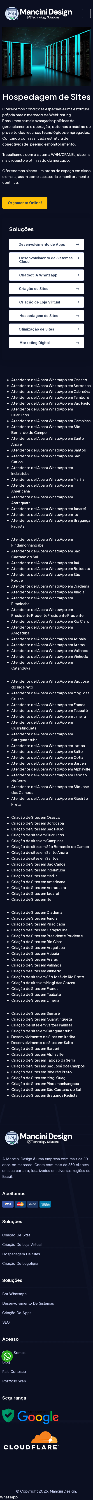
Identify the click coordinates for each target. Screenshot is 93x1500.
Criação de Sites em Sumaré (35, 1013)
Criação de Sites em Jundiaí (34, 918)
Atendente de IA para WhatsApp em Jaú (45, 562)
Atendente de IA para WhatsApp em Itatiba (48, 745)
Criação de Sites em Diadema (36, 912)
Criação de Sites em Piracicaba (38, 924)
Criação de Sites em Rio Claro (37, 941)
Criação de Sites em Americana (38, 881)
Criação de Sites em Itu (31, 899)
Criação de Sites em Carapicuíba (39, 930)
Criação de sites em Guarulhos (37, 834)
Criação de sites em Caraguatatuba (41, 1030)
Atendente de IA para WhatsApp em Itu (44, 514)
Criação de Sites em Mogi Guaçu (39, 1077)
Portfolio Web (14, 1381)
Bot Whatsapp (14, 1294)
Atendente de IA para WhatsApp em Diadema (50, 586)
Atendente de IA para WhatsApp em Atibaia (48, 638)
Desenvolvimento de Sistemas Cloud (46, 259)
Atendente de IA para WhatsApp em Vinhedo (49, 656)
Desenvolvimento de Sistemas (28, 1303)
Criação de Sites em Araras (34, 959)
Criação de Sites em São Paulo (37, 829)
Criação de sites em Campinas (37, 840)
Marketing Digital (34, 342)
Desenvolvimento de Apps (42, 244)
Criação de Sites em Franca (34, 988)
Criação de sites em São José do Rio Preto (47, 976)
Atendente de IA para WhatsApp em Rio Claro (50, 621)
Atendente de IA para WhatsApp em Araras (48, 644)
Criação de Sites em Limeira (35, 1000)
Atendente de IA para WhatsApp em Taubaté (49, 710)
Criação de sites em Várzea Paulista (41, 1025)
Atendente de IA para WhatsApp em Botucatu (50, 568)
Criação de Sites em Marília (34, 875)
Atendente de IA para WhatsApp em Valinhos (49, 650)
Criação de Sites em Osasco (35, 817)
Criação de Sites (33, 288)
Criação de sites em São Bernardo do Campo (50, 846)
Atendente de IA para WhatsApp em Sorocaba (51, 385)
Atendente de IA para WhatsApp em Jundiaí (48, 592)
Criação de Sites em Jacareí (35, 893)
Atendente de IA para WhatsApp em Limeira (48, 716)
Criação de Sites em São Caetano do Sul (46, 1089)
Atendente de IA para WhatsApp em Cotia (47, 757)
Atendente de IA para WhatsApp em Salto (47, 751)
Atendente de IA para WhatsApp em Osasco (49, 379)
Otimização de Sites (36, 329)
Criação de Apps (16, 1313)
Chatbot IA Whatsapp (38, 275)
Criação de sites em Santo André (39, 852)
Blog (6, 1362)
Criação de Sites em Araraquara (38, 887)
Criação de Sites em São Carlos (38, 864)
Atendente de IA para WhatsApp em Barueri (48, 763)
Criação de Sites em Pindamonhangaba (45, 1083)
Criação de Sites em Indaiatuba (38, 870)
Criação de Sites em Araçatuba (38, 947)
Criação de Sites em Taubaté (36, 994)
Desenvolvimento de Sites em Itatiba (43, 1036)
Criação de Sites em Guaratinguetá (41, 1019)
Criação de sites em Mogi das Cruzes (43, 982)
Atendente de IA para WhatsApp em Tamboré (50, 397)
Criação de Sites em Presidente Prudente (47, 935)
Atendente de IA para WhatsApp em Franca (48, 704)
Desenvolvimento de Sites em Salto (42, 1042)
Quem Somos (14, 1352)
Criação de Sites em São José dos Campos (48, 1066)
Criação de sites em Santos (34, 858)
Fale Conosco (14, 1371)
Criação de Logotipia (20, 1263)
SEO (6, 1322)
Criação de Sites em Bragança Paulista (44, 1095)
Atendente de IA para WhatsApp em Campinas (51, 420)
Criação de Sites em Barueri (35, 1048)
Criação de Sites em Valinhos (36, 965)
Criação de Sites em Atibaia (35, 953)
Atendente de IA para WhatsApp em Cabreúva (50, 391)
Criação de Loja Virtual (39, 302)
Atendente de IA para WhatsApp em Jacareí (48, 508)
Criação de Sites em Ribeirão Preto (41, 1071)
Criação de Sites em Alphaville (37, 1054)
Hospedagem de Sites (38, 315)
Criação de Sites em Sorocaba (37, 823)
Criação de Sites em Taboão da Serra (43, 1060)
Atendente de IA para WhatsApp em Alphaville (50, 769)
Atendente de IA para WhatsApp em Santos (48, 450)
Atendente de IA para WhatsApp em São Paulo (51, 403)
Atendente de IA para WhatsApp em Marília (47, 479)
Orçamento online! (25, 203)
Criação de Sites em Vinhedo (36, 971)
